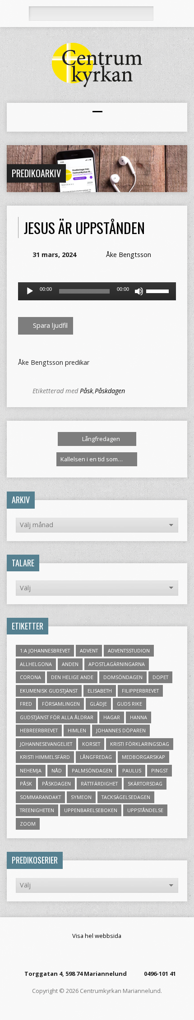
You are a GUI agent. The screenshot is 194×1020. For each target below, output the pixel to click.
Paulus (131, 770)
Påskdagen (110, 390)
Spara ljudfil (49, 325)
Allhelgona (36, 664)
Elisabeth (100, 690)
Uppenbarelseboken (90, 810)
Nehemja (31, 770)
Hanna (138, 717)
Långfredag (96, 757)
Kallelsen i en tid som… (92, 459)
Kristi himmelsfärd (45, 757)
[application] (97, 291)
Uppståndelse (145, 810)
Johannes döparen (121, 730)
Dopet (160, 677)
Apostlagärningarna (116, 664)
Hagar (111, 717)
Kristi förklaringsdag (139, 743)
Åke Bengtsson (128, 254)
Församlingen (61, 703)
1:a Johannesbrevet (45, 650)
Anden (70, 664)
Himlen (77, 730)
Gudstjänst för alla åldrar (56, 717)
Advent (89, 650)
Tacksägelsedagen (126, 797)
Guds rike (129, 703)
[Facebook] (91, 954)
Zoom (28, 823)
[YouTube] (113, 954)
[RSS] (79, 954)
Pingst (159, 770)
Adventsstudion (129, 650)
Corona (30, 677)
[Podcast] (102, 954)
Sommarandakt (40, 797)
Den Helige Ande (72, 677)
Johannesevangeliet (46, 743)
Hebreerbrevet (39, 730)
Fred (26, 703)
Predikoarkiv (36, 173)
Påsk (86, 390)
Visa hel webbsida (96, 936)
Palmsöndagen (92, 770)
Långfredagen (100, 439)
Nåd (56, 770)
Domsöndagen (123, 677)
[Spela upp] (29, 291)
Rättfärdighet (99, 783)
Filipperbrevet (140, 690)
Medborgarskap (143, 757)
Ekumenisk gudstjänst (49, 690)
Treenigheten (37, 810)
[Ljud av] (138, 291)
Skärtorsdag (145, 783)
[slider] (158, 290)
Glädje (98, 703)
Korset (91, 743)
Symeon (81, 797)
